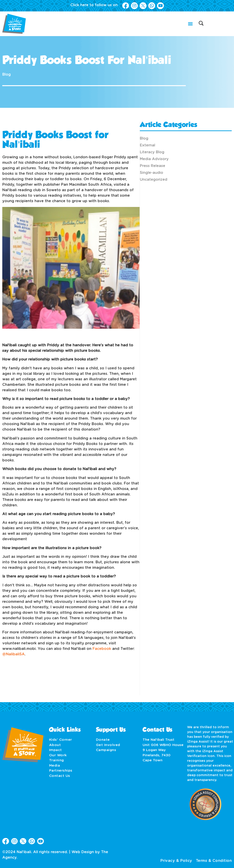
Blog (6, 74)
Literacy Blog (152, 152)
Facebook (102, 649)
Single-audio (151, 173)
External (147, 145)
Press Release (152, 166)
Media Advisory (154, 159)
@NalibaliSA (13, 654)
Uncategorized (153, 179)
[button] (190, 23)
